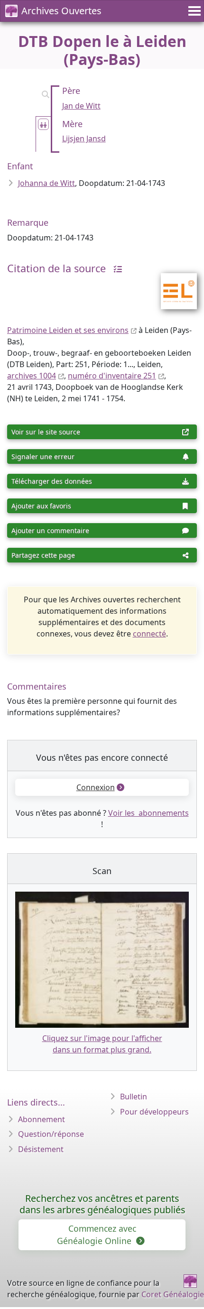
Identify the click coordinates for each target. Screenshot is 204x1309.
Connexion (95, 787)
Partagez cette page (43, 555)
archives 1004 (31, 375)
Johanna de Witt (46, 183)
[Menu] (193, 10)
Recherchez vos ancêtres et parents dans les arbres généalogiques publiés (102, 1204)
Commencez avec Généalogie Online (96, 1234)
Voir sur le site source (45, 431)
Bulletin (133, 1096)
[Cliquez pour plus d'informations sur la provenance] (115, 268)
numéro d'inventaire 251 (112, 375)
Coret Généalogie (172, 1294)
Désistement (41, 1149)
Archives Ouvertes (61, 10)
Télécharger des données (51, 481)
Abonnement (41, 1119)
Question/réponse (51, 1134)
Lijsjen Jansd (84, 138)
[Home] (190, 1281)
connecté (149, 633)
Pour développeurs (154, 1111)
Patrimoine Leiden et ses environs (68, 330)
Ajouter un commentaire (50, 530)
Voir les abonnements (148, 813)
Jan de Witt (81, 106)
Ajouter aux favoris (41, 505)
